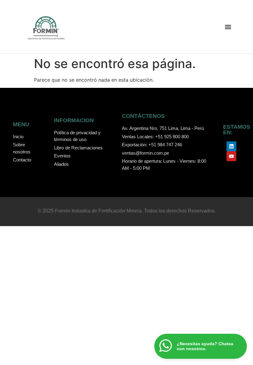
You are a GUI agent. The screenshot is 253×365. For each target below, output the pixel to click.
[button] (228, 27)
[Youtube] (231, 156)
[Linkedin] (231, 146)
